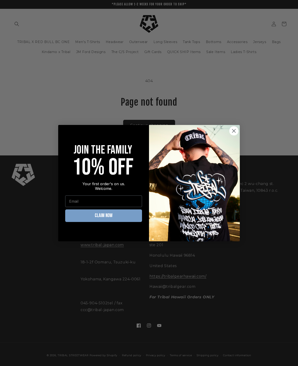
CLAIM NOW (103, 215)
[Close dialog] (234, 131)
